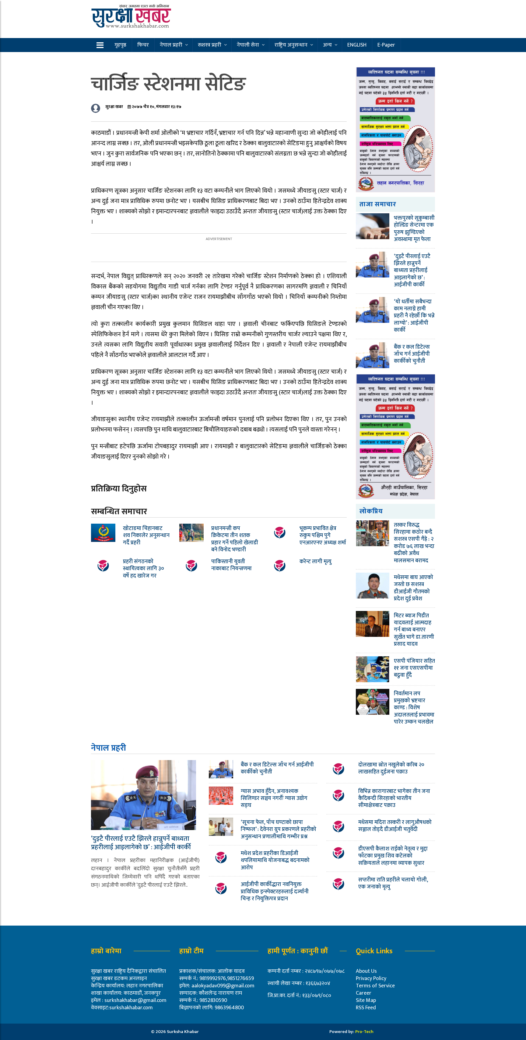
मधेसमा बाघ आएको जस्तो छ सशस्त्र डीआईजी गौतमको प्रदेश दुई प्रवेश (413, 588)
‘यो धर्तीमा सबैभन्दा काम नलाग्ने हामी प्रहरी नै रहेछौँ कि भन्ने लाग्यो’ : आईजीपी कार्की (414, 316)
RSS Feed (366, 1007)
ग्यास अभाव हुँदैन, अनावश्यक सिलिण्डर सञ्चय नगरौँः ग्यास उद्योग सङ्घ (274, 798)
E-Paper (386, 45)
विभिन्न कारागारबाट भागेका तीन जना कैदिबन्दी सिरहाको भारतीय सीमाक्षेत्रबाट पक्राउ (394, 798)
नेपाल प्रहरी (171, 45)
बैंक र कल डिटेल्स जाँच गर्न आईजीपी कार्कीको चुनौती (412, 354)
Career (363, 993)
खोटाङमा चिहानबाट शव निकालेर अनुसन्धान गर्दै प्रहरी (146, 535)
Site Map (366, 1000)
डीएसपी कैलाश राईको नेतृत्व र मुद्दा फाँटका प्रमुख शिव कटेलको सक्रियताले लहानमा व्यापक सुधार (393, 856)
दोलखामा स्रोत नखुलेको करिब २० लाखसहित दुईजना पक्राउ (391, 768)
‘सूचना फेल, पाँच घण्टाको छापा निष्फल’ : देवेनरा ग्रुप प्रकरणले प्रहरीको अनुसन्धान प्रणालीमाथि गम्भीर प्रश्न (278, 829)
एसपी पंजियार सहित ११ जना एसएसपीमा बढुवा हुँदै (414, 668)
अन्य (327, 45)
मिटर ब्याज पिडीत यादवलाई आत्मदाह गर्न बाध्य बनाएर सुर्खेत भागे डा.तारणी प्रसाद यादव (414, 630)
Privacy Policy (371, 978)
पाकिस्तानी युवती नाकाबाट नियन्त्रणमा (231, 565)
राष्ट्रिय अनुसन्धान (291, 45)
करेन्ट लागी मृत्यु (315, 561)
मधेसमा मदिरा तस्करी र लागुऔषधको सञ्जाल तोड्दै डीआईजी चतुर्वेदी (395, 826)
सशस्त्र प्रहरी (209, 45)
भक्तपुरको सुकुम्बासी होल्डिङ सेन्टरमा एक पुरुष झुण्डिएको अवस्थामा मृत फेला (414, 229)
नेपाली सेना (248, 45)
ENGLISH (356, 45)
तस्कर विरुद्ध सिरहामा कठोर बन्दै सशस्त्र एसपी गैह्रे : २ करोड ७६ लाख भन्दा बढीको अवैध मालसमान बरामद (414, 543)
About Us (366, 971)
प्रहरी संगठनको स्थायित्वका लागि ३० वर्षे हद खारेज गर (143, 569)
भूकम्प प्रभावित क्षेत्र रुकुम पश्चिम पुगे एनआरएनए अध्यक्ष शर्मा (323, 535)
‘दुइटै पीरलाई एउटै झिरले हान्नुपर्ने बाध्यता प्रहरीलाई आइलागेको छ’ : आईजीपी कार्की (412, 271)
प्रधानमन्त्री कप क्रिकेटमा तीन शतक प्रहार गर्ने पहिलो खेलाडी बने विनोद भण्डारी (234, 539)
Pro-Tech (364, 1031)
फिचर (143, 45)
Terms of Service (375, 985)
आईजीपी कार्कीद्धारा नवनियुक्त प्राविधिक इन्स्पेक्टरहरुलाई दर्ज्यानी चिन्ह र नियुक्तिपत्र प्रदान (275, 891)
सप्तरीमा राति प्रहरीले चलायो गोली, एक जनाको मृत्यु (393, 883)
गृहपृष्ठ (120, 45)
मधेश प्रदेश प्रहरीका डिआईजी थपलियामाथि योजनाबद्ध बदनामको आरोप (275, 860)
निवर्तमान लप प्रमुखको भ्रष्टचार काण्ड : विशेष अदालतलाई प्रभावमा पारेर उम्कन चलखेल (414, 708)
